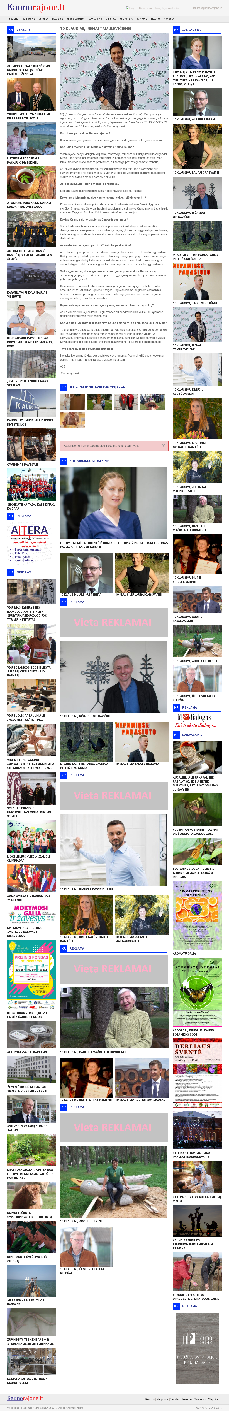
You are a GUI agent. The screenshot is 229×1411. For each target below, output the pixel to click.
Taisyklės (200, 1399)
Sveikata (142, 19)
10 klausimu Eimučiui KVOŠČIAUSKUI (86, 889)
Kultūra (111, 19)
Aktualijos (95, 19)
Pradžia (13, 19)
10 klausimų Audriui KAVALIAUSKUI (140, 1099)
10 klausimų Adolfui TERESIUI (82, 1221)
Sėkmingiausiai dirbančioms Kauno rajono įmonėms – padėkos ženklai (28, 70)
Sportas (169, 19)
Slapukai (213, 1399)
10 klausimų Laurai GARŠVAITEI (138, 594)
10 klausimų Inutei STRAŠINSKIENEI (86, 1099)
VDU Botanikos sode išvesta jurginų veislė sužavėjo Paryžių (29, 671)
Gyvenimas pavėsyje (22, 464)
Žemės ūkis (126, 19)
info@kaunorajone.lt (209, 8)
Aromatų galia (184, 953)
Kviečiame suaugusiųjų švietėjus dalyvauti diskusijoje (25, 932)
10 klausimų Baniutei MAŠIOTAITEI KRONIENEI (93, 1052)
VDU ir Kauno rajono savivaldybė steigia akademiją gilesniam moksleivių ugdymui (30, 764)
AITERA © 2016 (213, 1407)
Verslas (43, 19)
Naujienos (28, 19)
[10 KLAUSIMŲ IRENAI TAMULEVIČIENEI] (72, 401)
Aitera (80, 1407)
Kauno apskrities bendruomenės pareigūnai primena (193, 1244)
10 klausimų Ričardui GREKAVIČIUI (85, 716)
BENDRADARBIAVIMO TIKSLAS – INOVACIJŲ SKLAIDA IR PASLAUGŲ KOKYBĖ (30, 342)
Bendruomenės (75, 19)
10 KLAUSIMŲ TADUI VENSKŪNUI (137, 763)
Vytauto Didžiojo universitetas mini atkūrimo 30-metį (29, 812)
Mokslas (57, 19)
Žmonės (155, 19)
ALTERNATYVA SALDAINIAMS (27, 1052)
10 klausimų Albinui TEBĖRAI (81, 594)
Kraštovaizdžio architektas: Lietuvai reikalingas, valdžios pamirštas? (30, 1174)
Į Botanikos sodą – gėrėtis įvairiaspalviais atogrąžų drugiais (193, 873)
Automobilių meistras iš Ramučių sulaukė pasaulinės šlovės (29, 255)
